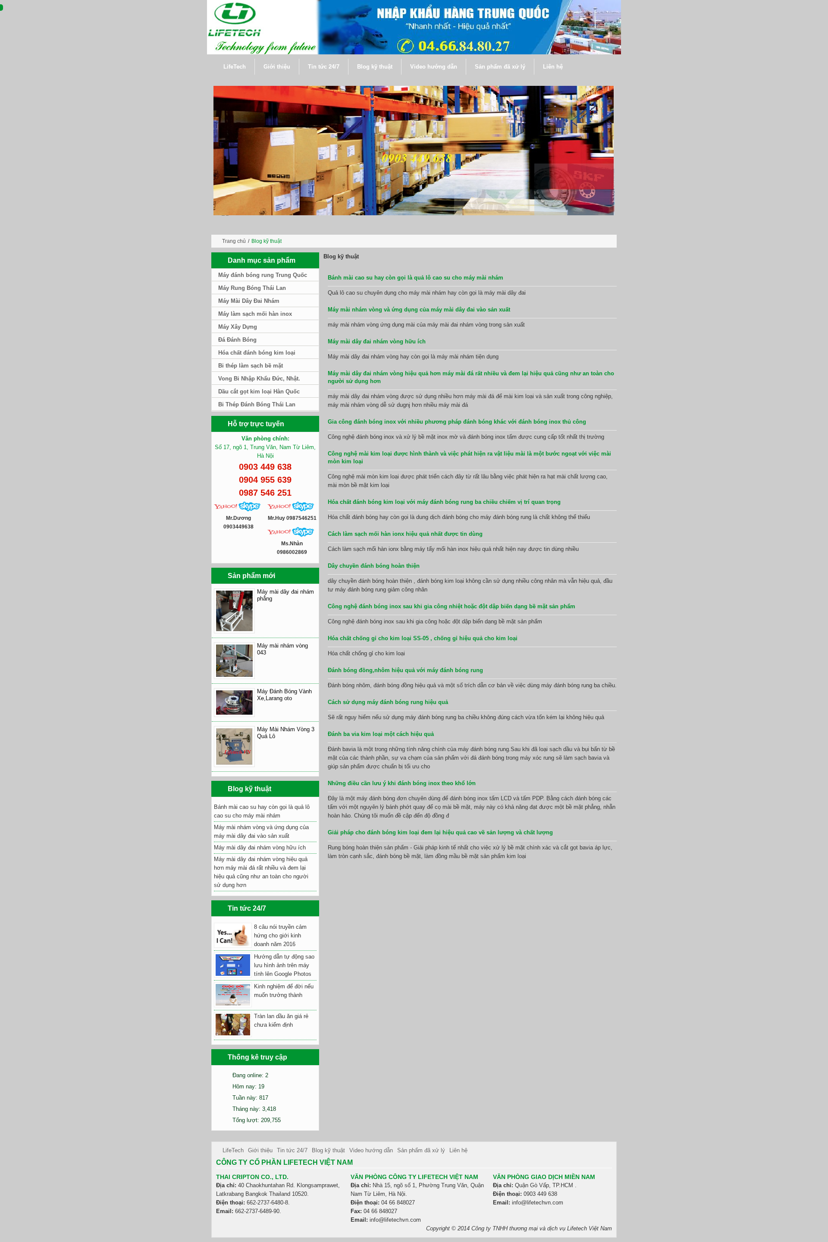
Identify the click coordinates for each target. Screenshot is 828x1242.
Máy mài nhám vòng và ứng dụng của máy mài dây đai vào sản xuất (419, 309)
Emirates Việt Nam (242, 1228)
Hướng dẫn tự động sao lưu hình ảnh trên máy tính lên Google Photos (284, 965)
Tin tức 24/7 (292, 1150)
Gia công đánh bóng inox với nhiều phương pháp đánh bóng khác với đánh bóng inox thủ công (457, 421)
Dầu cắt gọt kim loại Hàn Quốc (259, 391)
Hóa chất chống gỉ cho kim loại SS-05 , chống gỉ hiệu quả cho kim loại (423, 638)
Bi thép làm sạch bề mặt (250, 365)
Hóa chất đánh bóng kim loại (256, 352)
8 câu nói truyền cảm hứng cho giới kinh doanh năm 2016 (280, 935)
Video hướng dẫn (371, 1150)
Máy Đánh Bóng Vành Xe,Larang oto (284, 694)
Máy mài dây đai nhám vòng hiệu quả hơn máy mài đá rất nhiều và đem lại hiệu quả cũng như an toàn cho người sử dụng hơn (471, 377)
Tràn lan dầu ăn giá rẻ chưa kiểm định (281, 1020)
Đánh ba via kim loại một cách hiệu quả (381, 734)
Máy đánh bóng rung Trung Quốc (262, 275)
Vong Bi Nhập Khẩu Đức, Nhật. (259, 378)
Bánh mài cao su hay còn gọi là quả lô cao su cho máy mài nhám (415, 277)
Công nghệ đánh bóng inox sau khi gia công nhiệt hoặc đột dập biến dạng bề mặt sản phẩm (451, 606)
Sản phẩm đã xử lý (421, 1150)
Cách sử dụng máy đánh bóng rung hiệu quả (388, 702)
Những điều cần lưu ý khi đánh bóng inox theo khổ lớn (402, 783)
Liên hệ (458, 1150)
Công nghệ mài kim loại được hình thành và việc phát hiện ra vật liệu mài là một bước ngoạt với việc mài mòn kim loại (469, 457)
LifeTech (233, 1150)
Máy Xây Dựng (237, 327)
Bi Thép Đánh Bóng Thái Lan (256, 404)
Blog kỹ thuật (328, 1150)
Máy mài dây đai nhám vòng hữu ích (377, 341)
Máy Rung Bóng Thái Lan (252, 288)
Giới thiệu (260, 1150)
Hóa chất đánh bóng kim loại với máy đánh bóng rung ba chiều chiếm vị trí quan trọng (444, 502)
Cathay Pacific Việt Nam (298, 1228)
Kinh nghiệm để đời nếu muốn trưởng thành (284, 990)
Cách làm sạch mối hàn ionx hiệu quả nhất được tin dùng (405, 534)
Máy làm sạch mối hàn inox (255, 314)
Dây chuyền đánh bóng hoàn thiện (374, 566)
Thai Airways (348, 1228)
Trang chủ (234, 241)
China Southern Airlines (395, 1228)
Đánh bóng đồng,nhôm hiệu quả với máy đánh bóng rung (405, 670)
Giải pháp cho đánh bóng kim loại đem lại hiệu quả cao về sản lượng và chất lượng (440, 832)
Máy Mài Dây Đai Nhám (248, 301)
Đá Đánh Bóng (237, 339)
